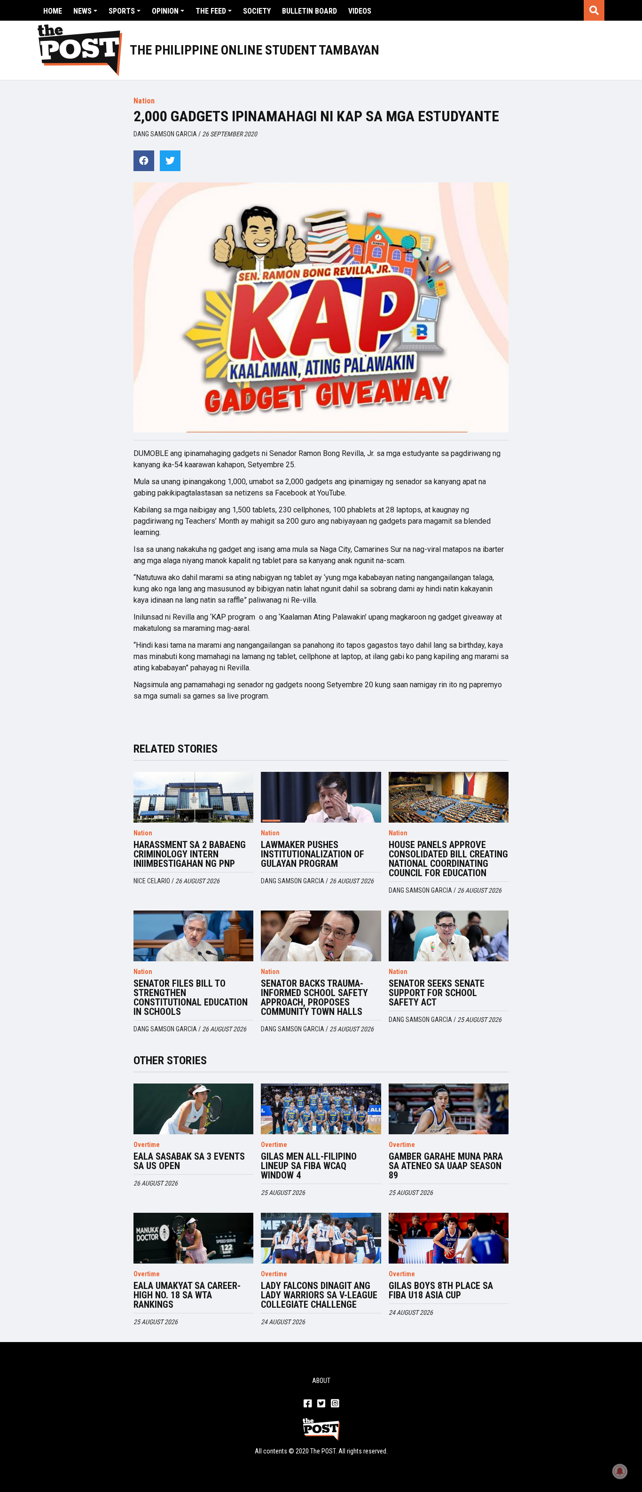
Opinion (165, 11)
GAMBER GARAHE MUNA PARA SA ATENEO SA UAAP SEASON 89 (446, 1166)
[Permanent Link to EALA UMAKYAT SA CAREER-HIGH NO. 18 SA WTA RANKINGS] (193, 1238)
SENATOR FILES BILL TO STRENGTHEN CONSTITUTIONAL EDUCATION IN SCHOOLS (190, 997)
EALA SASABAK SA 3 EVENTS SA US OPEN (189, 1161)
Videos (359, 11)
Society (257, 11)
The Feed (211, 11)
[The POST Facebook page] (308, 1404)
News (82, 11)
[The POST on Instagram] (335, 1404)
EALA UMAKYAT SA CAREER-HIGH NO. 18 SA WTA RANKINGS (187, 1295)
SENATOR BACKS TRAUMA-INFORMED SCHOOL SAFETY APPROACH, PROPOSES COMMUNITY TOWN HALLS (314, 997)
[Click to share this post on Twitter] (170, 160)
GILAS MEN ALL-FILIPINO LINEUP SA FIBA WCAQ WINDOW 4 (309, 1166)
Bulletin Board (309, 11)
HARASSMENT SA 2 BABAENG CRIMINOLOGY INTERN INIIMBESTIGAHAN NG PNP (189, 854)
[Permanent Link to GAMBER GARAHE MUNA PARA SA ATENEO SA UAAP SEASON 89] (449, 1109)
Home (52, 11)
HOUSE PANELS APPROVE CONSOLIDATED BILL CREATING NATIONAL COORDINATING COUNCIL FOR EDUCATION (448, 859)
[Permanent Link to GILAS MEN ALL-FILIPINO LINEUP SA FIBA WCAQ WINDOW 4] (321, 1109)
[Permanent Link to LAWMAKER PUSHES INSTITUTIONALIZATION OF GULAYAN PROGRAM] (321, 797)
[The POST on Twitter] (321, 1404)
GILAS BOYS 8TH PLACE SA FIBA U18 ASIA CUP (441, 1290)
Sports (122, 11)
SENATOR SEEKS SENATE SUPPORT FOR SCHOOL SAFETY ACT (437, 993)
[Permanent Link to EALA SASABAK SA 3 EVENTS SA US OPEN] (193, 1109)
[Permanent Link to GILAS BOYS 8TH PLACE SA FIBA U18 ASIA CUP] (449, 1238)
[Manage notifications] (619, 1471)
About (321, 1380)
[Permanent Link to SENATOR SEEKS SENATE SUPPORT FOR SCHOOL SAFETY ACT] (449, 936)
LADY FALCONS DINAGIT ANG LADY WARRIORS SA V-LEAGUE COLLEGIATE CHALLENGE (319, 1295)
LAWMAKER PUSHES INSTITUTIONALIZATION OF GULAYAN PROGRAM (312, 854)
